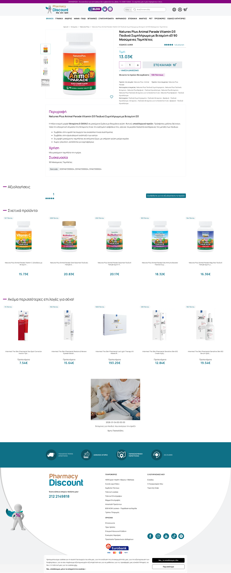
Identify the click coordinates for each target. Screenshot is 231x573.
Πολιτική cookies (111, 492)
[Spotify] (181, 536)
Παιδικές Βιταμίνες (155, 98)
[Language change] (170, 7)
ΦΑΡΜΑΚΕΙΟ (121, 18)
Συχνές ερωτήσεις (112, 484)
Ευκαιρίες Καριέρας (113, 535)
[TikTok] (174, 536)
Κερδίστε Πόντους (112, 488)
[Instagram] (158, 536)
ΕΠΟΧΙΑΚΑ (132, 18)
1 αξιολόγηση (179, 45)
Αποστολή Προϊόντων (113, 504)
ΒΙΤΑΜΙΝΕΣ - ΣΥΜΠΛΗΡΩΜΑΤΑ (101, 18)
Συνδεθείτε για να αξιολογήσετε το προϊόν (166, 195)
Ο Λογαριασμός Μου (155, 484)
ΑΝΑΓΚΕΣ (143, 18)
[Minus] (122, 65)
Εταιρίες (74, 27)
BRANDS (49, 18)
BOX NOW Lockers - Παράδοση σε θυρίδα (121, 508)
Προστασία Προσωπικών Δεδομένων (119, 539)
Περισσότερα (168, 567)
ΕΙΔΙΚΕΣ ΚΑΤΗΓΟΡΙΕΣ (176, 18)
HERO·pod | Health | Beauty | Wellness (119, 480)
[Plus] (138, 65)
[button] (135, 9)
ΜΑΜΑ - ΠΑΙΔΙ (80, 18)
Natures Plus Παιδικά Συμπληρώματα (150, 87)
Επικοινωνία (110, 523)
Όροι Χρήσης (110, 527)
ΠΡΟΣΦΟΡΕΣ (160, 18)
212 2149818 (59, 496)
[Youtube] (166, 536)
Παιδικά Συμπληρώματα (138, 98)
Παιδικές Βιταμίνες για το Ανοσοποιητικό (153, 101)
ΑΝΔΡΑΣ (68, 18)
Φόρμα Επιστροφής (112, 500)
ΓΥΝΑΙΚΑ (59, 18)
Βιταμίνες (133, 101)
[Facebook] (150, 536)
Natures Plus (84, 27)
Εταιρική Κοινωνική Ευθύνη (115, 531)
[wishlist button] (111, 97)
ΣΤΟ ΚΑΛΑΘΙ (162, 65)
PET (150, 18)
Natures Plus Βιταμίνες (169, 90)
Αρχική (65, 27)
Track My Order (153, 488)
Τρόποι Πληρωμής (112, 512)
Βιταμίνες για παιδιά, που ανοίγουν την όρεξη (115, 426)
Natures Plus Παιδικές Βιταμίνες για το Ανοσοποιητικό (139, 93)
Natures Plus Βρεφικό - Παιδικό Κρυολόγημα (143, 90)
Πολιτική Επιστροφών (113, 496)
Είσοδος (150, 480)
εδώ (75, 565)
